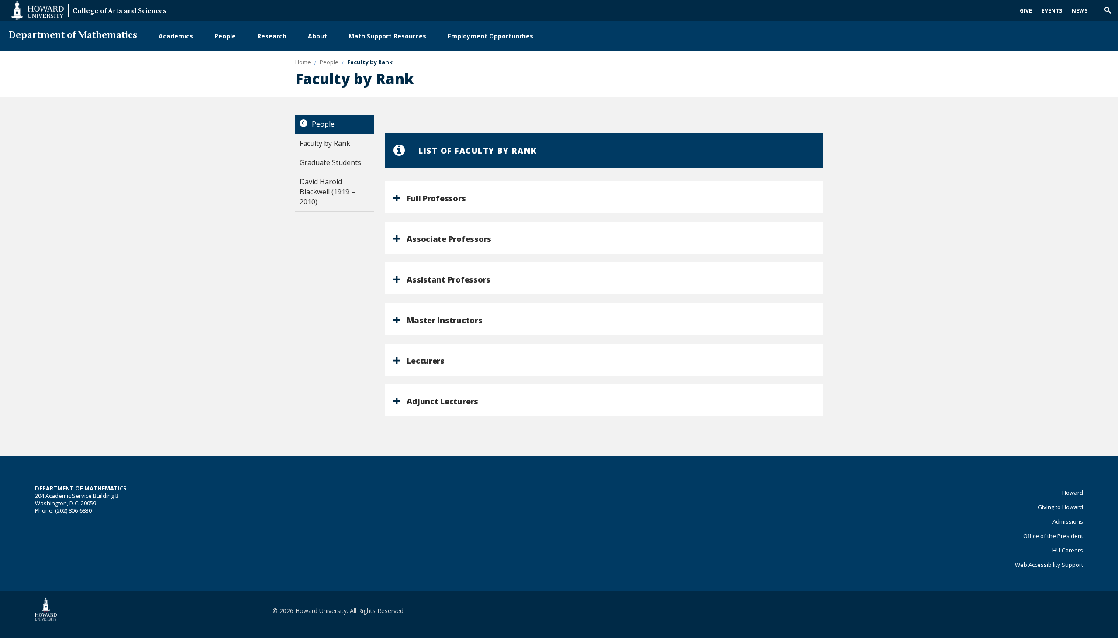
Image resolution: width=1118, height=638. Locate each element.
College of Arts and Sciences (119, 11)
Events (1052, 10)
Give (1026, 10)
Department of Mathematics (73, 35)
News (1079, 10)
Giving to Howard (1060, 507)
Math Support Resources (387, 36)
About (317, 36)
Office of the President (1053, 536)
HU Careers (1067, 550)
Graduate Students (330, 162)
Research (271, 36)
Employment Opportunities (490, 36)
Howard (1072, 493)
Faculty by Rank (325, 143)
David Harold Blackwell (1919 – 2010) (327, 192)
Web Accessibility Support (1049, 565)
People (225, 36)
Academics (176, 36)
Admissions (1067, 521)
